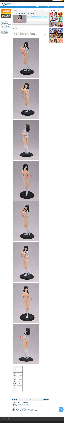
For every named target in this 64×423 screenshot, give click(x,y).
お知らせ (57, 6)
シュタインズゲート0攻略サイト (5, 27)
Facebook (23, 0)
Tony (31, 16)
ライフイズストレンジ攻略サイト (6, 24)
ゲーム (43, 16)
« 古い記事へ (14, 399)
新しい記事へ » (46, 399)
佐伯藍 (42, 17)
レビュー (6, 6)
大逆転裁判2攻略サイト (4, 23)
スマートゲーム (3, 20)
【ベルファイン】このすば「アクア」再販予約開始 (20, 404)
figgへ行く (7, 0)
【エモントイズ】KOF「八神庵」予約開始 (19, 408)
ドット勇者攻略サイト (4, 33)
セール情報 (47, 6)
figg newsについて (13, 0)
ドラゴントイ (32, 17)
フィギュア (19, 10)
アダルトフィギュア (35, 16)
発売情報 (37, 6)
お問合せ (28, 0)
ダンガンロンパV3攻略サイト (5, 21)
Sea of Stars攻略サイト (4, 32)
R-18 (29, 16)
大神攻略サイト (3, 22)
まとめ (16, 6)
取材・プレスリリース (11, 418)
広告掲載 (6, 418)
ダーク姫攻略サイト (4, 31)
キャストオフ (40, 16)
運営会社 (3, 418)
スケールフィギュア (25, 10)
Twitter (19, 0)
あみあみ (17, 28)
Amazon (14, 28)
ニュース (26, 6)
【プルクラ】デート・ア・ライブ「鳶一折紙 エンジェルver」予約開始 (23, 409)
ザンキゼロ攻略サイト (4, 25)
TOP (2, 0)
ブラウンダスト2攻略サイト (5, 30)
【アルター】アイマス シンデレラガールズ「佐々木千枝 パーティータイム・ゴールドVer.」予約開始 (27, 405)
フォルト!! (39, 17)
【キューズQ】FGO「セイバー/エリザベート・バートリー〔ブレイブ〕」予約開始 (25, 410)
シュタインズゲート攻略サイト (5, 26)
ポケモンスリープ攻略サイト (5, 29)
